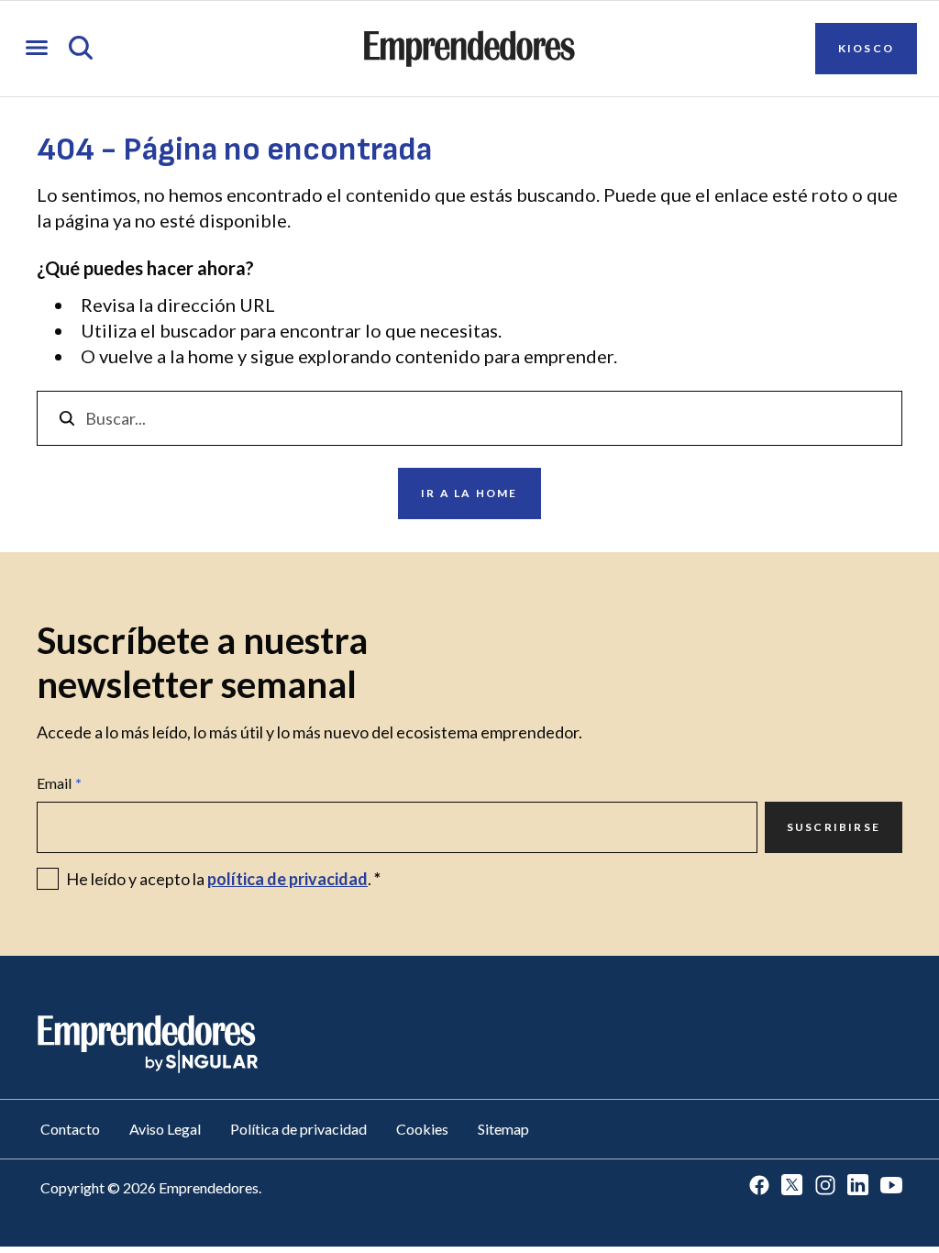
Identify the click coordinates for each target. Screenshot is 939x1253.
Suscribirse (833, 827)
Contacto (70, 1128)
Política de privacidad (298, 1128)
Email (59, 783)
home (211, 356)
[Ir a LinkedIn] (858, 1186)
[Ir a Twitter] (792, 1186)
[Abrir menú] (36, 49)
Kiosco (866, 48)
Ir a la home (469, 493)
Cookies (422, 1128)
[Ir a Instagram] (825, 1186)
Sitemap (503, 1128)
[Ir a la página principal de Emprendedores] (469, 48)
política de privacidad (287, 879)
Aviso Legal (165, 1128)
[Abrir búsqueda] (80, 49)
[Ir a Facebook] (759, 1186)
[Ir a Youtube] (891, 1186)
